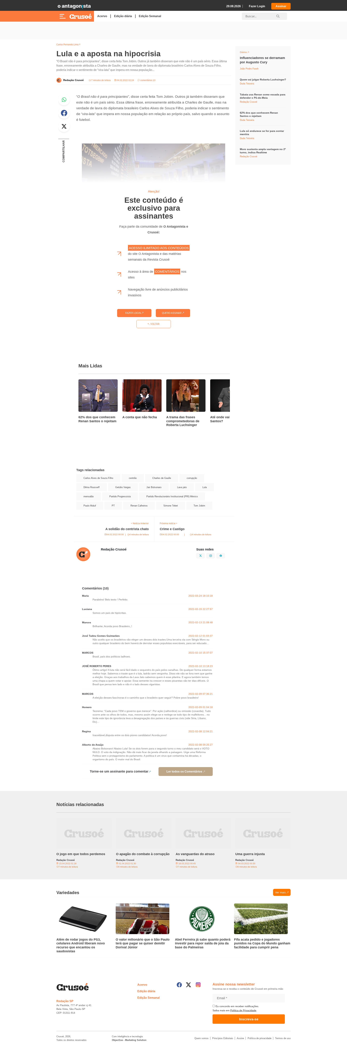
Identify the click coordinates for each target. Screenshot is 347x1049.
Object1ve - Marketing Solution (129, 1040)
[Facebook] (179, 984)
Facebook (64, 113)
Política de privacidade (259, 1038)
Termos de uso (283, 1038)
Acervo (102, 16)
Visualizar (246, 53)
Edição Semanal (150, 16)
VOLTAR (154, 324)
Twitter (64, 126)
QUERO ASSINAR (172, 313)
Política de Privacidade (243, 1010)
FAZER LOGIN (133, 313)
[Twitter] (188, 984)
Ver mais (280, 892)
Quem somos (201, 1038)
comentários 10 (147, 80)
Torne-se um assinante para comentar (119, 771)
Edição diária (123, 16)
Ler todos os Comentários (184, 771)
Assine (240, 1038)
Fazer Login (257, 6)
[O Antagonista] (74, 6)
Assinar (281, 6)
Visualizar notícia (90, 381)
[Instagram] (198, 985)
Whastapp (64, 99)
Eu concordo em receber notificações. (237, 1006)
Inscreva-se (248, 1019)
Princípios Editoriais (222, 1038)
